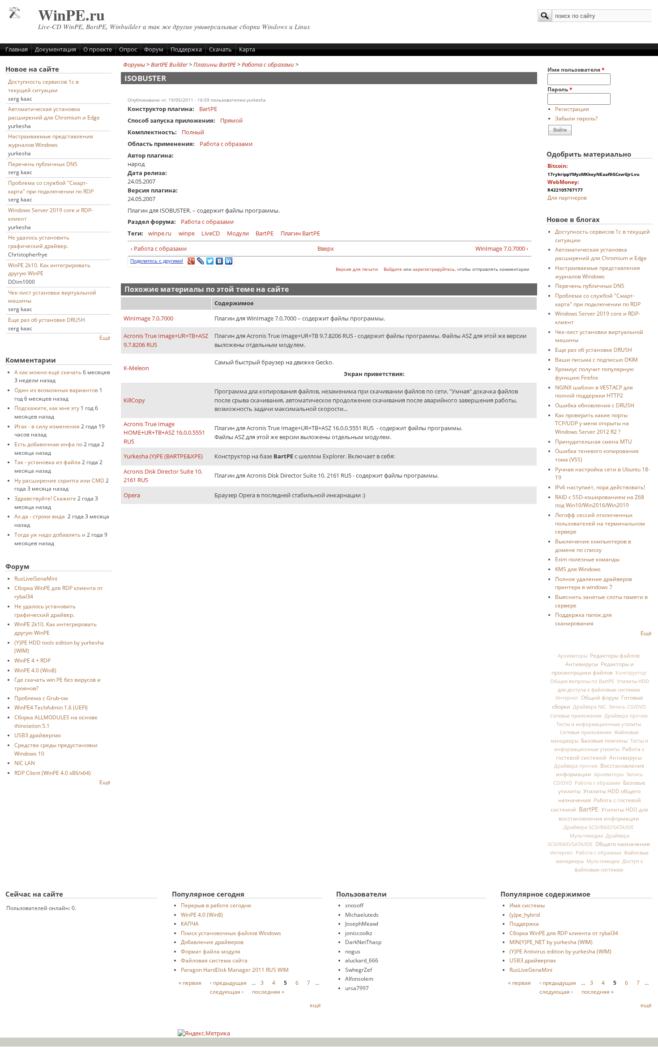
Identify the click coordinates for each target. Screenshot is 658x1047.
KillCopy (134, 400)
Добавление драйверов (212, 941)
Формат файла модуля (210, 951)
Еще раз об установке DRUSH (46, 319)
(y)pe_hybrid (524, 914)
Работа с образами (268, 64)
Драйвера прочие (626, 716)
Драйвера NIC (589, 707)
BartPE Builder (169, 64)
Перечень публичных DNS (42, 163)
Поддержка (186, 49)
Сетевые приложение (585, 732)
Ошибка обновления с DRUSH (594, 405)
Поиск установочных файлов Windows (231, 932)
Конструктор (630, 673)
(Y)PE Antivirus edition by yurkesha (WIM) (560, 951)
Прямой (231, 120)
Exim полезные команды (587, 559)
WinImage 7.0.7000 (148, 318)
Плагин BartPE (300, 233)
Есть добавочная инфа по (48, 444)
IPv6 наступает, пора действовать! (600, 487)
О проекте (97, 49)
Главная (16, 49)
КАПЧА (190, 923)
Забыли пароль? (576, 118)
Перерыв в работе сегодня (216, 905)
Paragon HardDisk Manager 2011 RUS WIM (235, 969)
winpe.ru (159, 233)
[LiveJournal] (200, 261)
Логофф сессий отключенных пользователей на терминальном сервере (600, 523)
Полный (193, 132)
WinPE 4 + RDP (32, 660)
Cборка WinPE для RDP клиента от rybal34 (563, 932)
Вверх (325, 248)
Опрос (128, 49)
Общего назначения (622, 844)
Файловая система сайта (214, 960)
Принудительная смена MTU (593, 441)
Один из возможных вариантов (56, 389)
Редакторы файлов (615, 655)
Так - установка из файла (47, 462)
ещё (315, 1005)
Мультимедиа (586, 836)
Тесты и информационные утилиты (598, 724)
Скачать (220, 49)
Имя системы (527, 905)
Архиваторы (572, 656)
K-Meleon (136, 368)
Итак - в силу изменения (47, 426)
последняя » (268, 991)
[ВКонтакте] (219, 261)
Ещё (105, 337)
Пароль (560, 89)
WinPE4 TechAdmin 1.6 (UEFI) (51, 707)
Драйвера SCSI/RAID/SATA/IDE (599, 827)
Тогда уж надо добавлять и (49, 534)
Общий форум (600, 697)
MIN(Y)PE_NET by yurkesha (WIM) (551, 941)
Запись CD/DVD (627, 707)
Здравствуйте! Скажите (45, 498)
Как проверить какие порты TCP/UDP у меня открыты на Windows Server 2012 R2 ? (592, 423)
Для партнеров (567, 197)
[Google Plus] (191, 261)
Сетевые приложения (576, 715)
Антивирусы (581, 663)
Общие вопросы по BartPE (582, 681)
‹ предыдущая (228, 982)
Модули (238, 233)
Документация (55, 49)
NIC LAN (24, 762)
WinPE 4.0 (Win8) (35, 670)
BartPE (208, 109)
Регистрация (572, 108)
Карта (247, 49)
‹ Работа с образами (159, 248)
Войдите (393, 269)
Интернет (566, 698)
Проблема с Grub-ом (41, 697)
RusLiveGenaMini (35, 578)
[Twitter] (210, 261)
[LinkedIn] (229, 261)
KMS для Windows (578, 569)
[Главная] (14, 16)
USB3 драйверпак (37, 735)
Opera (132, 495)
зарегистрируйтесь (434, 269)
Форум (153, 49)
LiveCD (210, 233)
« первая (190, 982)
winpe (187, 233)
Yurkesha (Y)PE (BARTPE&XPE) (163, 456)
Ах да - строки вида (40, 516)
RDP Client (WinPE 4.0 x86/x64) (52, 772)
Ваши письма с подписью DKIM (596, 359)
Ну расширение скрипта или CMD (59, 480)
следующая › (227, 991)
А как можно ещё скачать (47, 372)
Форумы (134, 64)
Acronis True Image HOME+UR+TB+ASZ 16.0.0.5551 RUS (164, 432)
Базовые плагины (604, 740)
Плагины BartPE (214, 64)
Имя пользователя (576, 69)
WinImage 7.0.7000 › (501, 248)
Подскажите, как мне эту (46, 407)
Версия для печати (357, 269)
